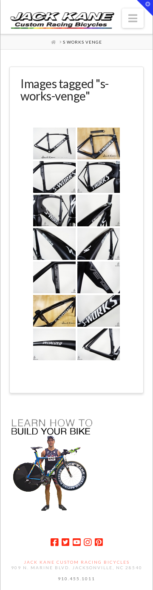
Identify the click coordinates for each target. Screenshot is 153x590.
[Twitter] (65, 542)
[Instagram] (87, 542)
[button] (133, 18)
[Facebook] (54, 542)
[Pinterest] (98, 542)
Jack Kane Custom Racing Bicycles (77, 562)
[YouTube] (76, 542)
